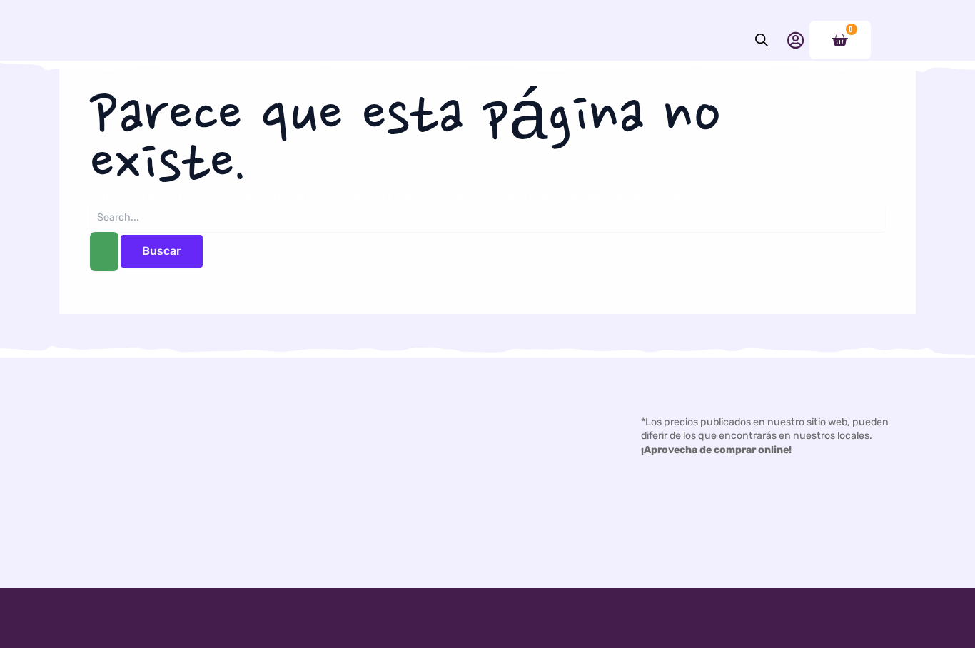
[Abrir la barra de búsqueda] (761, 40)
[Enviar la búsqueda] (104, 251)
